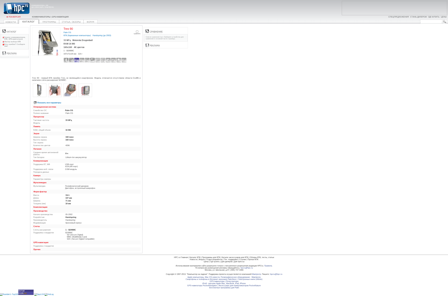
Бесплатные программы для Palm (224, 288)
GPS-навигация (60, 17)
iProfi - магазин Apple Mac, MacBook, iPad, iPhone (224, 283)
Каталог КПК (195, 257)
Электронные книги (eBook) (250, 279)
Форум (202, 259)
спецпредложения (398, 17)
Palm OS (67, 32)
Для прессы (239, 261)
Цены (206, 261)
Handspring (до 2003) (102, 35)
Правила (268, 266)
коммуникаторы (41, 17)
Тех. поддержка (231, 259)
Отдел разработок (214, 259)
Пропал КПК (253, 259)
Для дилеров (226, 261)
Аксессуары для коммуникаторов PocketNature (240, 285)
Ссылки (242, 259)
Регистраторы (232, 281)
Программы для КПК (211, 257)
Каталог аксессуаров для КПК (235, 257)
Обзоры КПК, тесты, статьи (262, 257)
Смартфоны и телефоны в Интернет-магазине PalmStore (211, 279)
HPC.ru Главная (181, 257)
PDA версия (15, 17)
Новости (193, 259)
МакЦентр (256, 274)
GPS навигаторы (217, 281)
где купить (433, 17)
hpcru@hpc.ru (247, 268)
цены (444, 17)
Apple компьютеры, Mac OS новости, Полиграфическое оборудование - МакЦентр (224, 277)
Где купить (215, 261)
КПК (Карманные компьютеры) (77, 35)
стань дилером (418, 17)
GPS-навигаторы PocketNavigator (202, 285)
